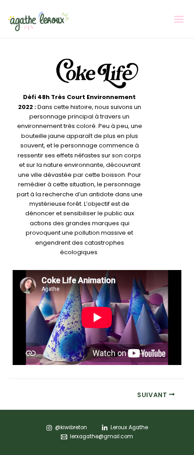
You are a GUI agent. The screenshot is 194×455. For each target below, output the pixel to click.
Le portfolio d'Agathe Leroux (113, 21)
